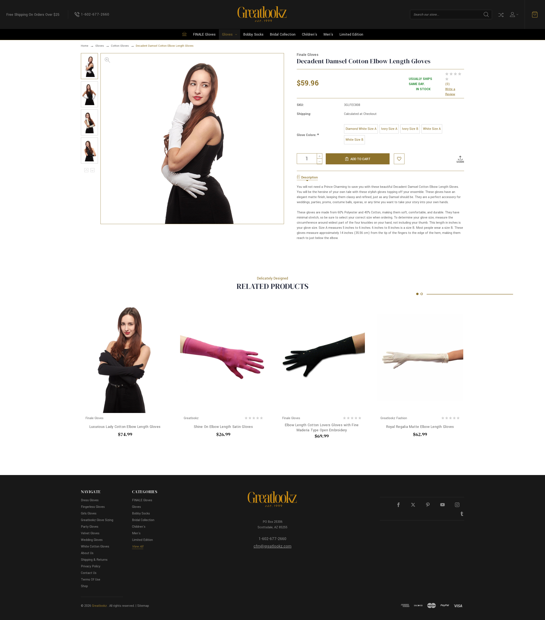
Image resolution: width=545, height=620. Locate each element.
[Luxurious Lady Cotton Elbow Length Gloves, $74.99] (125, 357)
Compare (500, 14)
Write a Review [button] (450, 92)
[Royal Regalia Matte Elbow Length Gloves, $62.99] (420, 357)
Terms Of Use (90, 579)
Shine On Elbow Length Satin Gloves (223, 426)
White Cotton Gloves (95, 546)
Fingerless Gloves (93, 507)
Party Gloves (89, 526)
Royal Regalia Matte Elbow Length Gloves (420, 426)
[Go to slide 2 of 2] (421, 294)
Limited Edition (351, 34)
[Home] (184, 34)
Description (309, 177)
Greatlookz (99, 606)
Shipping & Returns (94, 560)
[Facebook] (398, 505)
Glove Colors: (308, 135)
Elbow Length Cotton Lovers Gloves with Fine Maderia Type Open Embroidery (322, 427)
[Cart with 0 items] (534, 14)
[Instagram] (457, 505)
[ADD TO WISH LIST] (399, 159)
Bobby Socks (253, 34)
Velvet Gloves (90, 533)
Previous (86, 170)
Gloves (227, 34)
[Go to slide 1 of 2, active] (417, 294)
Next (92, 170)
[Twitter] (413, 505)
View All (137, 546)
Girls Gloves (88, 513)
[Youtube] (442, 505)
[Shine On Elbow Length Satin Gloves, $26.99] (223, 357)
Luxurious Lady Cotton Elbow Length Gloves (125, 426)
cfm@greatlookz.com (272, 546)
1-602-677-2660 (272, 539)
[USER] (513, 14)
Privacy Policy (90, 566)
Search (486, 14)
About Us (87, 553)
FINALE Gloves (204, 34)
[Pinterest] (428, 505)
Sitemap (143, 606)
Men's (328, 34)
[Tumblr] (462, 513)
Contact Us (88, 573)
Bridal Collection (282, 34)
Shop (84, 586)
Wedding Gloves (92, 540)
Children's (309, 34)
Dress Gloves (90, 500)
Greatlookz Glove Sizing (97, 520)
